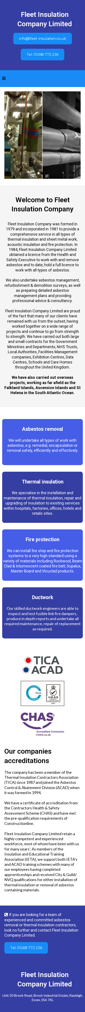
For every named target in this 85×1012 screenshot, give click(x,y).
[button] (4, 79)
